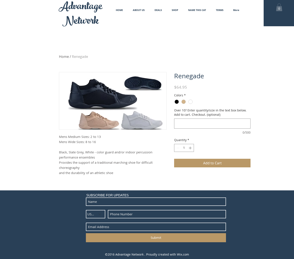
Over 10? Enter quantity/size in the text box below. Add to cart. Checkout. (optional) (210, 112)
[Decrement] (177, 148)
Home (64, 56)
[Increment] (190, 148)
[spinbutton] (184, 148)
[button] (279, 7)
